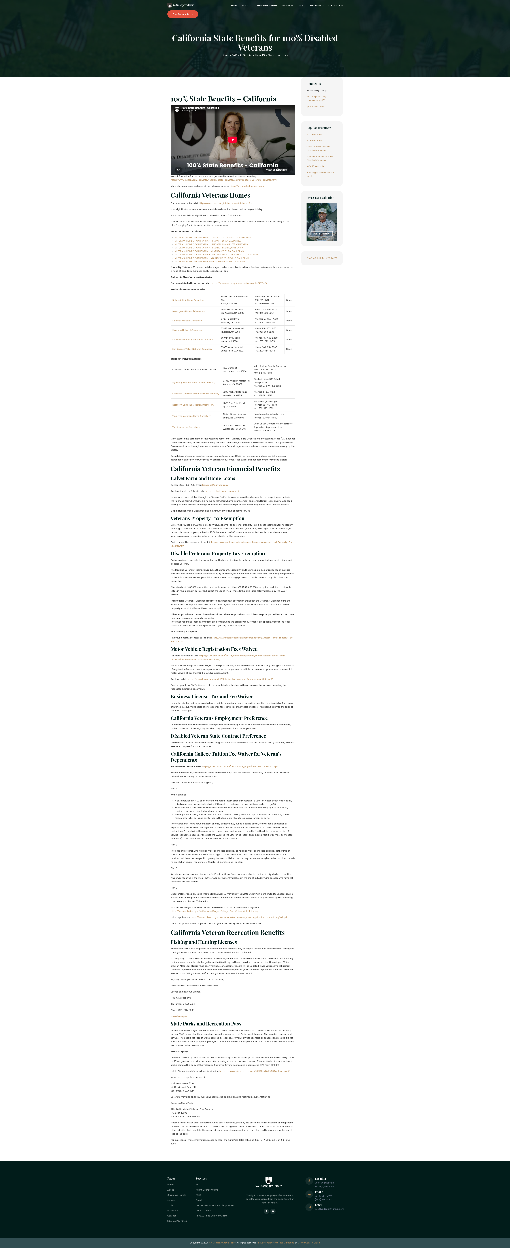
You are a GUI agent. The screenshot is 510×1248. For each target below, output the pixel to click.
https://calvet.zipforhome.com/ (222, 491)
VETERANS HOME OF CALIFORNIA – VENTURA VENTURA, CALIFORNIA (209, 251)
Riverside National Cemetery (187, 330)
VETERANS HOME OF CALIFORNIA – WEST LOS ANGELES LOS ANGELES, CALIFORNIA (216, 254)
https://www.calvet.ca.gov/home (247, 186)
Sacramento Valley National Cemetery (192, 339)
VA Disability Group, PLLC (222, 1242)
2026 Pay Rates (314, 140)
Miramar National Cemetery (187, 320)
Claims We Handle (265, 5)
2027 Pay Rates (314, 134)
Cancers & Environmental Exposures (215, 1205)
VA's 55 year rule (315, 166)
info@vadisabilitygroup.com (329, 1209)
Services (285, 5)
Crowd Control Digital (309, 1242)
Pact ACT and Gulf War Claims (211, 1215)
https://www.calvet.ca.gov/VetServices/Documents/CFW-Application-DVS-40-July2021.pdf (239, 917)
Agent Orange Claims (207, 1189)
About (245, 5)
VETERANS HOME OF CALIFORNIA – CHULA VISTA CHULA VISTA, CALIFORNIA (213, 237)
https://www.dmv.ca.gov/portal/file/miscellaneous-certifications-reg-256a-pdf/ (230, 679)
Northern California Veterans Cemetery (193, 404)
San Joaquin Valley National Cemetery (192, 349)
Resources (315, 5)
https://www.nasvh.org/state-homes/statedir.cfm (225, 203)
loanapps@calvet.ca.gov (215, 485)
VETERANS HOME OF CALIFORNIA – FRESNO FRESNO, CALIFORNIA (208, 240)
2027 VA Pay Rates (177, 1221)
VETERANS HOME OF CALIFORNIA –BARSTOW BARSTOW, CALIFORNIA (210, 261)
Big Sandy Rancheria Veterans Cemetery (193, 382)
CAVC (199, 1200)
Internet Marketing (284, 1242)
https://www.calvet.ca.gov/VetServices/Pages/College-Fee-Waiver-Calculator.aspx (215, 911)
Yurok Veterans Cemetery (186, 427)
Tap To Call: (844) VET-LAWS (322, 258)
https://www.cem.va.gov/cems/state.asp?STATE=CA (239, 283)
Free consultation (181, 14)
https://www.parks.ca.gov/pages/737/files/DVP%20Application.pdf (254, 1071)
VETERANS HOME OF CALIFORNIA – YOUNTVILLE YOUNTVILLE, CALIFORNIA (212, 258)
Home (234, 5)
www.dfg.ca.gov (179, 1016)
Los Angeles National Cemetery (188, 311)
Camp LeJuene (203, 1210)
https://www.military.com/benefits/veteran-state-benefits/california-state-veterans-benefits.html (224, 179)
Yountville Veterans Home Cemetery (191, 416)
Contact (171, 1215)
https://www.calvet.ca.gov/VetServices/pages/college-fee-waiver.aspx (240, 766)
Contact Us (334, 5)
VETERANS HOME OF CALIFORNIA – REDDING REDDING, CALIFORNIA (209, 247)
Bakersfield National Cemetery (188, 300)
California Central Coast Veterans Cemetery (195, 393)
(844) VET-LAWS (315, 106)
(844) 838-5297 (323, 1199)
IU (197, 1184)
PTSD (198, 1195)
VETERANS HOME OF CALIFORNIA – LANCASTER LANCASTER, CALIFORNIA (211, 244)
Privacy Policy (265, 1242)
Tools (300, 5)
